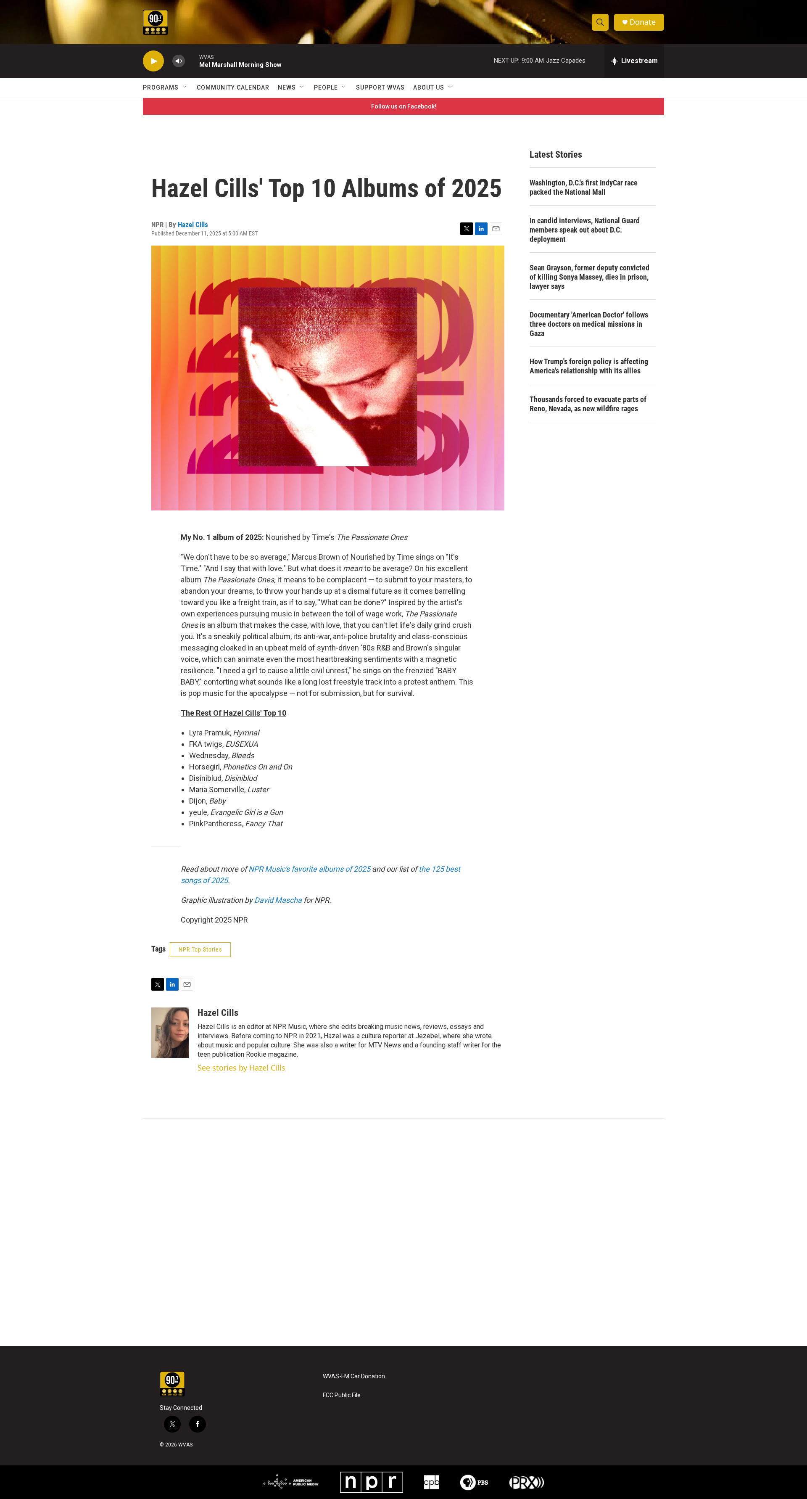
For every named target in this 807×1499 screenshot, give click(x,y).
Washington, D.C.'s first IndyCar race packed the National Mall (584, 187)
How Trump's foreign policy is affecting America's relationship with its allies (589, 366)
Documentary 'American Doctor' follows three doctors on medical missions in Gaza (589, 324)
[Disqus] (403, 1232)
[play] (153, 61)
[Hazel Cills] (170, 1032)
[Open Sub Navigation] (185, 87)
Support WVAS (380, 87)
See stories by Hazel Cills (241, 1068)
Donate (643, 22)
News (287, 87)
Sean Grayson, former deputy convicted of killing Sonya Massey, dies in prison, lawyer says (589, 277)
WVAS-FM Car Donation (354, 1376)
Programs (161, 87)
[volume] (178, 61)
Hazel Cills (193, 224)
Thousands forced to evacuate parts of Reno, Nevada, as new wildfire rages (588, 404)
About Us (428, 87)
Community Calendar (233, 87)
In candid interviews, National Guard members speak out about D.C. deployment (585, 229)
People (326, 87)
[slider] (192, 60)
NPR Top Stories (200, 949)
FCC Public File (342, 1395)
